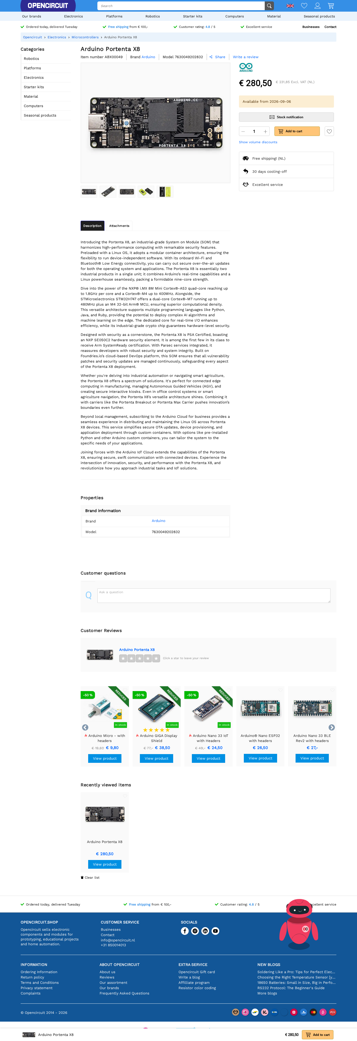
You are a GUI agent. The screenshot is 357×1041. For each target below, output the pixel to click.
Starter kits (192, 16)
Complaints (31, 993)
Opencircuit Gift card (196, 972)
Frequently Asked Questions (124, 993)
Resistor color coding (197, 988)
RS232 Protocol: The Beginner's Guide (291, 988)
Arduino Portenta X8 (137, 649)
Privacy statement (36, 988)
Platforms (114, 16)
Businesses (311, 27)
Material (274, 16)
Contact (330, 27)
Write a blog (189, 977)
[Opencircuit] (47, 6)
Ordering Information (39, 972)
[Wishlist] (300, 6)
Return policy (32, 977)
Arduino (158, 521)
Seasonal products (319, 16)
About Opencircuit (120, 964)
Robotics (152, 16)
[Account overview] (314, 6)
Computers (234, 16)
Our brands (31, 16)
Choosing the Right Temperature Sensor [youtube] (296, 977)
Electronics (73, 16)
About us (107, 972)
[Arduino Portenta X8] (89, 191)
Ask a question (111, 592)
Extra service (192, 964)
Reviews (107, 977)
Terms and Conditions (40, 982)
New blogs (268, 964)
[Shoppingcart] (327, 6)
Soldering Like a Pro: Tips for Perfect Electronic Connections (296, 972)
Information (34, 964)
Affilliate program (194, 982)
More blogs (267, 993)
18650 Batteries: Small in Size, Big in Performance (296, 982)
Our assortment (113, 982)
